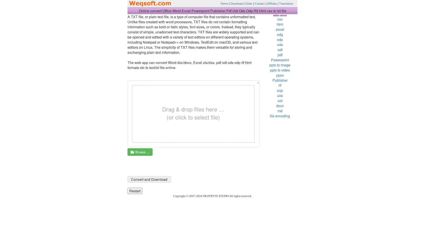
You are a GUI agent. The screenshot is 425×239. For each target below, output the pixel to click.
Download (236, 3)
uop (280, 90)
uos (280, 95)
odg (280, 34)
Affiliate (272, 3)
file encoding (280, 115)
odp (280, 39)
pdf (280, 54)
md (280, 110)
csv (280, 19)
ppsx (280, 75)
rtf (279, 85)
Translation (286, 3)
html (280, 24)
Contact (260, 3)
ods (280, 44)
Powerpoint (280, 59)
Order (248, 3)
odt (280, 49)
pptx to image (279, 64)
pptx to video (280, 70)
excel (280, 29)
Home (224, 3)
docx (280, 105)
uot (280, 100)
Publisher (280, 80)
